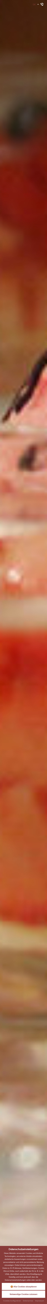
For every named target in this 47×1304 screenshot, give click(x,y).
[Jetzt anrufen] (42, 4)
